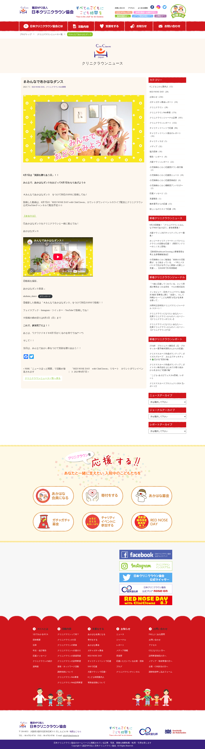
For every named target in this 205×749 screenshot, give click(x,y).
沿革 (35, 645)
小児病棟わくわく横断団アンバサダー (166, 185)
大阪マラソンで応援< (97, 672)
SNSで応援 (92, 666)
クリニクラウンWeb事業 (56, 87)
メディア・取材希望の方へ (160, 661)
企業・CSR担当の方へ (158, 666)
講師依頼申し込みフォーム (160, 672)
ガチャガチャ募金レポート (161, 102)
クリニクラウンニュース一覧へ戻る (43, 378)
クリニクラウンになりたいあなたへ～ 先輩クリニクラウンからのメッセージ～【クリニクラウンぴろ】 (167, 327)
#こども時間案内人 (96, 677)
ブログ (119, 666)
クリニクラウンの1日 (66, 640)
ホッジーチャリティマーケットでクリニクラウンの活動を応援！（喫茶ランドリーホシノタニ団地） (167, 243)
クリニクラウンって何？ (68, 634)
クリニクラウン (156, 107)
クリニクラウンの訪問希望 (69, 661)
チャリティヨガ (156, 141)
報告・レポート (156, 157)
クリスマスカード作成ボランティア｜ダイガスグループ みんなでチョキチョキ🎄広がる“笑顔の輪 (167, 356)
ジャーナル (121, 640)
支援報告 (153, 199)
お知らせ (153, 97)
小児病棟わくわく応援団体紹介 (163, 180)
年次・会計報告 (39, 650)
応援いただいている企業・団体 (130, 661)
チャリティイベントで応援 (161, 128)
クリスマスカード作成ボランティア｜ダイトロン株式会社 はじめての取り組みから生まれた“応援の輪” (167, 367)
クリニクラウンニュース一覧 (50, 34)
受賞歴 (119, 656)
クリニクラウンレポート (160, 123)
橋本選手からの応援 (158, 204)
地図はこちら (75, 731)
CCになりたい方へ (157, 650)
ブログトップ (26, 34)
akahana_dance (30, 296)
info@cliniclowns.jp (71, 736)
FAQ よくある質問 (157, 634)
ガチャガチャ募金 (95, 650)
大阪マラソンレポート (159, 162)
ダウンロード (45, 296)
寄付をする (92, 640)
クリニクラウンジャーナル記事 (163, 118)
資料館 (36, 666)
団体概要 (37, 640)
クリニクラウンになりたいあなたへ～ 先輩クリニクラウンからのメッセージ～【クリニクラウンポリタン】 (167, 316)
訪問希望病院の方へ (157, 656)
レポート (120, 645)
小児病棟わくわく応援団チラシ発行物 (166, 167)
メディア (153, 146)
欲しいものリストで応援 (160, 209)
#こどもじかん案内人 (159, 86)
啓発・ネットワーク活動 (68, 666)
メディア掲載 (122, 650)
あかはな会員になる (96, 634)
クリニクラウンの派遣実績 (69, 656)
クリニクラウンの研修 (67, 645)
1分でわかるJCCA (40, 634)
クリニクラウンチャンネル (128, 672)
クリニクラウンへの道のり (69, 650)
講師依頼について (65, 672)
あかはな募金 (93, 645)
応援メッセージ (156, 193)
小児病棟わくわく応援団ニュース (164, 175)
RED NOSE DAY (38, 87)
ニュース (120, 634)
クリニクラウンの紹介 (42, 661)
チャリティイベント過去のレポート (165, 133)
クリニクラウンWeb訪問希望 (69, 682)
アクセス (153, 645)
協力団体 (153, 151)
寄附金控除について (96, 682)
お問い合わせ (155, 640)
